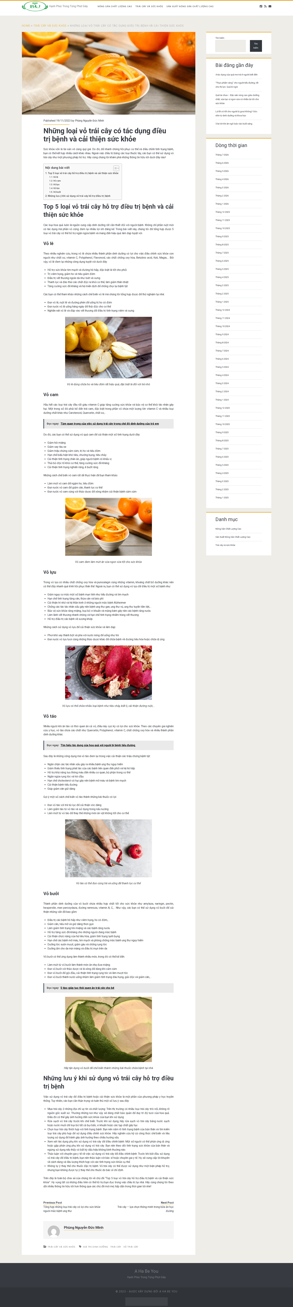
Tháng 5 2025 (222, 269)
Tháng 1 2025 (222, 302)
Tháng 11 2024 (223, 318)
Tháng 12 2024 (223, 310)
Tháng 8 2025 (222, 244)
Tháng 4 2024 (222, 375)
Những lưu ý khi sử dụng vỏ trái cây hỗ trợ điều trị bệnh (79, 196)
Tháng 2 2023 (222, 489)
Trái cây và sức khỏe (149, 6)
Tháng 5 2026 (222, 171)
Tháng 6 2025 (222, 261)
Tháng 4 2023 (222, 473)
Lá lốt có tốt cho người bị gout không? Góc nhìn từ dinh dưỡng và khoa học (236, 113)
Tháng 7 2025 (222, 252)
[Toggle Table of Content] (114, 168)
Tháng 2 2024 (222, 391)
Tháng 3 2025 (222, 285)
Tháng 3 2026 (222, 187)
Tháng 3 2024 (222, 383)
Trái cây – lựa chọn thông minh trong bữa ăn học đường (146, 1209)
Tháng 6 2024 (222, 359)
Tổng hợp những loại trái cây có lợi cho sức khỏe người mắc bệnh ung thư (71, 1209)
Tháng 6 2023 (222, 457)
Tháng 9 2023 (222, 432)
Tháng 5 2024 (222, 367)
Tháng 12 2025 (223, 212)
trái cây (115, 1247)
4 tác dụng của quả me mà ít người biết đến (237, 74)
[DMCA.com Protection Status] (146, 1304)
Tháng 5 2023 (222, 465)
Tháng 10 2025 (223, 228)
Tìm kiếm (220, 38)
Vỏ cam (57, 180)
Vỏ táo (56, 188)
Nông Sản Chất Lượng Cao (115, 6)
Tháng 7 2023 (222, 448)
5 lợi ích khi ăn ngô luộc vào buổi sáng (234, 123)
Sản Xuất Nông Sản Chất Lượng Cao (190, 6)
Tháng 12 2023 (223, 408)
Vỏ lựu (56, 184)
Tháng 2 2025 (222, 293)
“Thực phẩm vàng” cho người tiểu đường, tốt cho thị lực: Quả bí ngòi (237, 84)
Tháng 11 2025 (223, 220)
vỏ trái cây (130, 1247)
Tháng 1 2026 (222, 204)
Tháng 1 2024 (222, 399)
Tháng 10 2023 (223, 424)
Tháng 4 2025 (222, 277)
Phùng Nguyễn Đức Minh (89, 120)
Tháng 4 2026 (222, 179)
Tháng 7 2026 (222, 154)
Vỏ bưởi (57, 192)
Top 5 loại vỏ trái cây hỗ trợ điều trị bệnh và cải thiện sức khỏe (83, 173)
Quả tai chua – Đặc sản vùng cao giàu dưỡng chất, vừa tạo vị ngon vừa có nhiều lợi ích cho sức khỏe (237, 99)
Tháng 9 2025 (222, 236)
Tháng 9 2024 (222, 334)
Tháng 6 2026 (222, 163)
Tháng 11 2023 (223, 416)
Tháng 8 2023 (222, 440)
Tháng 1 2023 (222, 497)
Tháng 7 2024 (222, 350)
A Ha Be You (146, 1271)
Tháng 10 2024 (223, 326)
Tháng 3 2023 (222, 481)
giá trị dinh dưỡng (95, 1247)
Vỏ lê (55, 177)
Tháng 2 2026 (222, 195)
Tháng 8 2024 (222, 342)
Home (26, 25)
